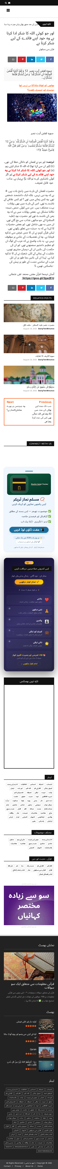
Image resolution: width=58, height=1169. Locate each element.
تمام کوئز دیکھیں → (29, 664)
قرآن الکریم (48, 1130)
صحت (39, 808)
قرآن (19, 808)
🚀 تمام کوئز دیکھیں (29, 582)
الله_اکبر (49, 865)
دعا (22, 865)
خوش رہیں (15, 1109)
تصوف (29, 792)
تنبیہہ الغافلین (47, 796)
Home (40, 1166)
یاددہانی (41, 821)
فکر (25, 808)
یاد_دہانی (49, 1146)
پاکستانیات (48, 847)
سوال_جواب (48, 1122)
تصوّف (21, 1101)
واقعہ (11, 813)
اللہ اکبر (28, 788)
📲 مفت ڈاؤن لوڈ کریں (29, 530)
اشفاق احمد (48, 1093)
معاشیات (34, 813)
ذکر (42, 800)
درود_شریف (48, 1113)
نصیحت (25, 813)
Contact (7, 1166)
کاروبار (32, 817)
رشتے (35, 800)
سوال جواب (48, 804)
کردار (17, 817)
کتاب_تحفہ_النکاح (19, 870)
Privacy (18, 1166)
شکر (7, 804)
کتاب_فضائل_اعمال (45, 874)
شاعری (14, 804)
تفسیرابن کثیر (19, 792)
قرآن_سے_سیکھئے (46, 49)
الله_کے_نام (37, 788)
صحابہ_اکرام (48, 808)
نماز (18, 813)
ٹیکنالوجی (41, 817)
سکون (30, 804)
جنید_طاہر (9, 1105)
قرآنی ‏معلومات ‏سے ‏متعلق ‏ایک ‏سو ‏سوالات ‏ (32, 986)
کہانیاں (49, 821)
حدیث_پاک (30, 865)
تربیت (43, 792)
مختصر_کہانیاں (28, 1138)
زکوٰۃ (22, 800)
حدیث (31, 796)
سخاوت (15, 800)
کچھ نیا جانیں (42, 11)
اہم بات (19, 788)
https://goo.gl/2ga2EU (38, 278)
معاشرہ (43, 813)
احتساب (49, 784)
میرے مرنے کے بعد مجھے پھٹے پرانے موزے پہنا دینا (35, 24)
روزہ (28, 800)
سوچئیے (38, 804)
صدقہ (32, 808)
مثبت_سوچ (10, 808)
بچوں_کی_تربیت (33, 839)
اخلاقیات (24, 784)
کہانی (11, 817)
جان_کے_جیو (21, 839)
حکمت (16, 796)
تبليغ (50, 1101)
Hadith (9, 1146)
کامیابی (24, 817)
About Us (29, 1166)
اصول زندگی (48, 788)
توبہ (37, 796)
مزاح (50, 813)
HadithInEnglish (45, 1150)
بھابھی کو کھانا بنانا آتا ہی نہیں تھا (36, 85)
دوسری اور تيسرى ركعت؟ (40, 89)
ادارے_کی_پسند (12, 784)
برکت (50, 792)
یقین (34, 821)
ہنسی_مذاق (9, 1142)
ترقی (36, 792)
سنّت (7, 800)
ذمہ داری (49, 800)
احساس (33, 784)
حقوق (23, 796)
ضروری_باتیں (21, 1126)
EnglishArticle (21, 1146)
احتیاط (41, 784)
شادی (22, 804)
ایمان (12, 788)
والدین (50, 817)
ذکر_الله (10, 865)
